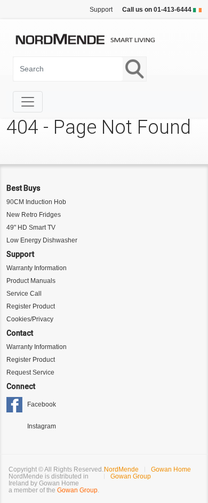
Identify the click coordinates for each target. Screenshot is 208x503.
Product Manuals (30, 281)
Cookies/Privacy (29, 319)
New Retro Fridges (33, 214)
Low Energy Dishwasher (41, 240)
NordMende (121, 469)
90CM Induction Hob (36, 202)
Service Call (24, 293)
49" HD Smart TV (30, 227)
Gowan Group (77, 490)
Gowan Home (171, 469)
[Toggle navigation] (28, 101)
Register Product (30, 306)
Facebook (41, 404)
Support (101, 9)
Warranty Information (36, 268)
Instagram (41, 426)
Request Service (30, 372)
